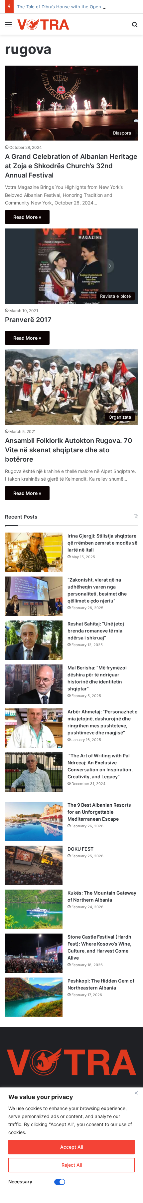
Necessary (20, 1181)
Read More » (27, 217)
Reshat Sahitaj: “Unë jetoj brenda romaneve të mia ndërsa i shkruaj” (96, 630)
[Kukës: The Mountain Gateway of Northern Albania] (34, 909)
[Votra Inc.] (43, 24)
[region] (71, 1145)
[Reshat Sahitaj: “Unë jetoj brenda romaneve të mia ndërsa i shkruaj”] (34, 640)
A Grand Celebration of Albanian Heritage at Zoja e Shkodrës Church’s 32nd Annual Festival (71, 166)
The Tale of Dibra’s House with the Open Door (64, 6)
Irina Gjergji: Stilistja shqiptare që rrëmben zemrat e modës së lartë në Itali (102, 543)
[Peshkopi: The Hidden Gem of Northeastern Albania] (34, 997)
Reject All (72, 1165)
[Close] (136, 1093)
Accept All (71, 1147)
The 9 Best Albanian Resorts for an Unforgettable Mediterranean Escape (99, 812)
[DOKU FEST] (34, 865)
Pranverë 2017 (28, 320)
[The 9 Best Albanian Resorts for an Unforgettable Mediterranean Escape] (34, 821)
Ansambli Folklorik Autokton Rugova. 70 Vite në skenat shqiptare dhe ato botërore (68, 450)
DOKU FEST (81, 849)
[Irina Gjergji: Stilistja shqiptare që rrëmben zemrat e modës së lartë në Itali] (34, 552)
